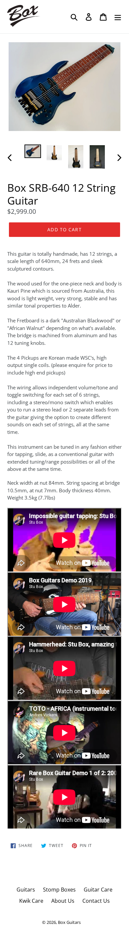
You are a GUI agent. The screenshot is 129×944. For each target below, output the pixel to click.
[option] (33, 152)
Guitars (26, 889)
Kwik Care (31, 900)
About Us (62, 900)
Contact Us (96, 900)
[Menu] (117, 16)
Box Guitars (69, 922)
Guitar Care (98, 889)
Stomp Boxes (59, 889)
